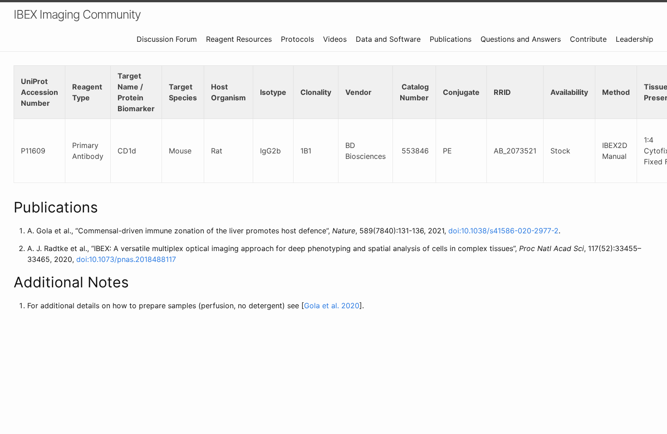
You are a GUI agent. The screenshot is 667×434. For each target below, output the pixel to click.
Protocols (297, 39)
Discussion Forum (167, 39)
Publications (450, 39)
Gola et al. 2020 (331, 305)
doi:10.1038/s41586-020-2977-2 (503, 230)
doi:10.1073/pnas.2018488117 (126, 259)
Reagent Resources (239, 39)
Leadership (634, 39)
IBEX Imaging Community (77, 14)
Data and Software (388, 39)
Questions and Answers (521, 39)
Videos (335, 39)
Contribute (588, 39)
